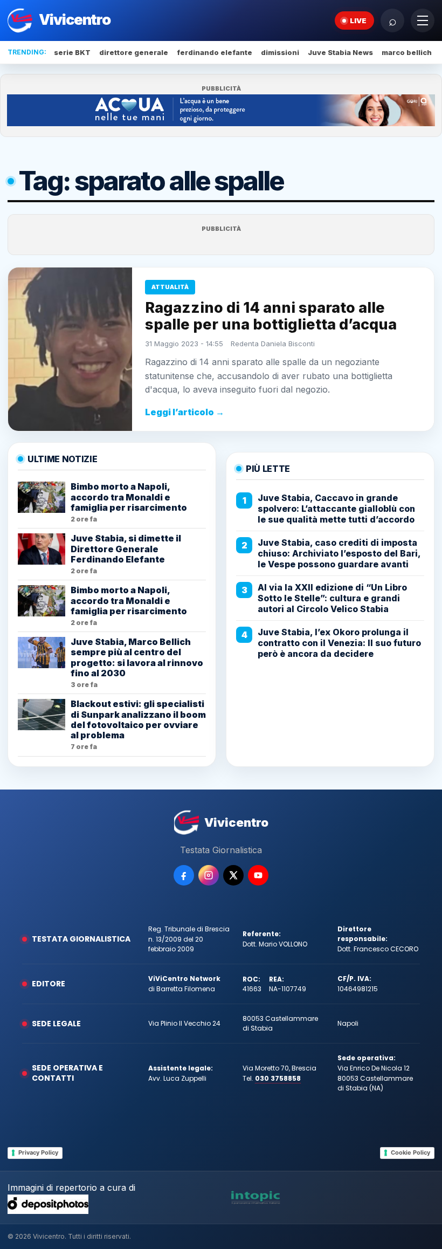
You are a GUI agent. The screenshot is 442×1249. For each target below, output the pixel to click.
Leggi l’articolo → (184, 412)
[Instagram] (208, 875)
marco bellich (407, 52)
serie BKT (72, 52)
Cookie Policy (410, 1152)
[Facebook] (184, 875)
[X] (233, 875)
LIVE (358, 20)
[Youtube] (258, 875)
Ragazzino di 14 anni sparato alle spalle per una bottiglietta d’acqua (271, 316)
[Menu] (422, 20)
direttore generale (133, 52)
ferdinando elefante (214, 52)
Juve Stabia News (340, 52)
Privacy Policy (38, 1152)
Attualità (170, 287)
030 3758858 (278, 1078)
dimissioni (280, 52)
